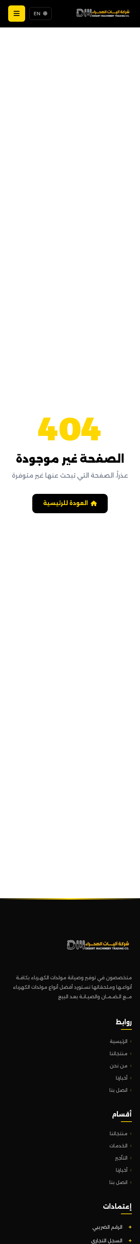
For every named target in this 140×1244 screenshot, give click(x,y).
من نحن (118, 1066)
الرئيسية (118, 1041)
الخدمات (118, 1146)
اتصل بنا (118, 1090)
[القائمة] (16, 13)
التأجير (121, 1158)
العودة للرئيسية (65, 503)
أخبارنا (121, 1078)
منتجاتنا (118, 1053)
